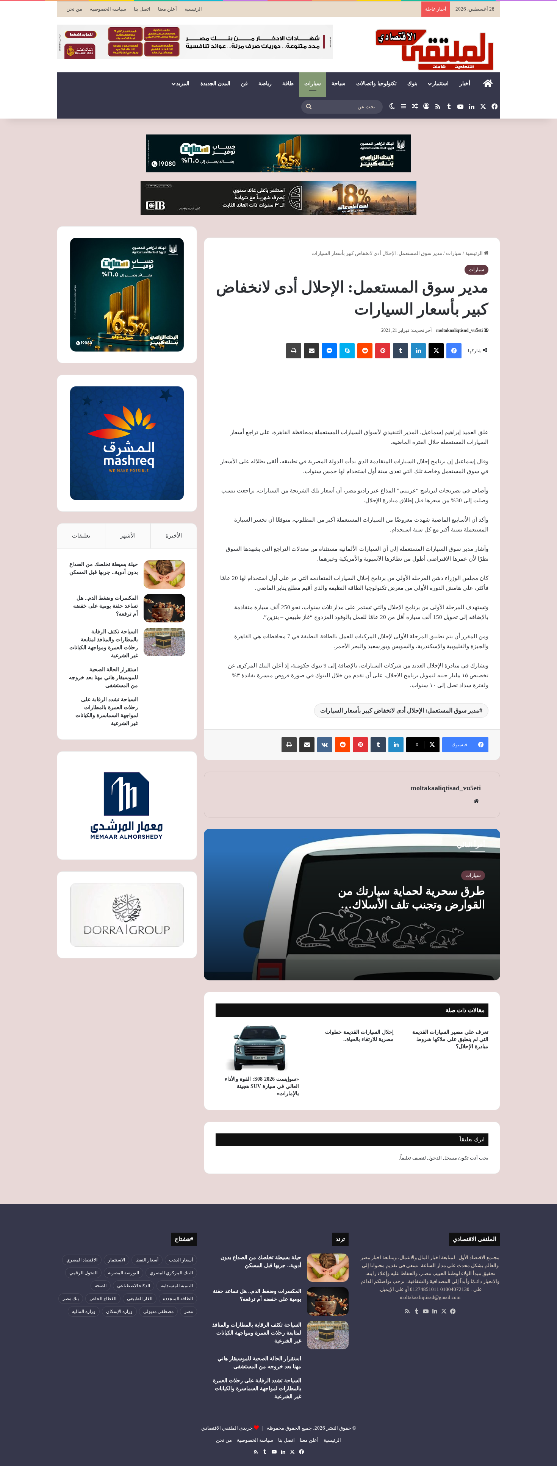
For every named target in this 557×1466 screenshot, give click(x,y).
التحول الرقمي (83, 1272)
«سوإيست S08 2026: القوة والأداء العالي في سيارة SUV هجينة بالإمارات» (262, 1086)
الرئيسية (193, 9)
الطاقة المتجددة (178, 1298)
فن (244, 83)
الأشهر (128, 536)
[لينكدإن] (418, 350)
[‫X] (436, 350)
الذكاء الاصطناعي (133, 1285)
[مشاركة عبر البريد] (311, 350)
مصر (188, 1311)
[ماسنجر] (329, 350)
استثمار (440, 83)
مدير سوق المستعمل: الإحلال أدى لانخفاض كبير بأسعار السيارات (399, 710)
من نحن (74, 9)
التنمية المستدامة (177, 1285)
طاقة (288, 83)
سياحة (339, 83)
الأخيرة (174, 536)
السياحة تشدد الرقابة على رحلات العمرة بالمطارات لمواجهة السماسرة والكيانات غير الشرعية (257, 1388)
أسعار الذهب (181, 1260)
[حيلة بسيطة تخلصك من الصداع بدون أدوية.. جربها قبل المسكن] (164, 574)
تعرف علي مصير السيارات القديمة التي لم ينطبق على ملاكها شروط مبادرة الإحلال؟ (450, 1039)
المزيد (182, 83)
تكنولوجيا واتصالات (376, 83)
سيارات (312, 83)
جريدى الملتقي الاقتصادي (227, 1428)
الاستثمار (116, 1260)
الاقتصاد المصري (81, 1260)
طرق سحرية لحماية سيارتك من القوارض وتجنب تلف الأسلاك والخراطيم (411, 904)
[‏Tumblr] (400, 350)
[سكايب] (347, 350)
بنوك (412, 83)
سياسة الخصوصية (108, 9)
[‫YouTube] (425, 1311)
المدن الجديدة (215, 83)
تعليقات (81, 536)
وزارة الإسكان (119, 1311)
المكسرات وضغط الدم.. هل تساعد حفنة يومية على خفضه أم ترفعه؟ (105, 606)
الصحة (100, 1285)
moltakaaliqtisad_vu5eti (459, 330)
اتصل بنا (142, 9)
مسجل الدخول (442, 1158)
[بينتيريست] (382, 350)
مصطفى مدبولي (158, 1311)
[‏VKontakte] (324, 744)
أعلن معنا (167, 9)
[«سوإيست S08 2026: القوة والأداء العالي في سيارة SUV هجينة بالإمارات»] (257, 1048)
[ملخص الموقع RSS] (407, 1311)
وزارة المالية (83, 1311)
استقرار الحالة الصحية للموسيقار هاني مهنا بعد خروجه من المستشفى (103, 677)
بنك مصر (71, 1298)
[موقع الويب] (476, 801)
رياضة (265, 83)
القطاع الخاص (102, 1298)
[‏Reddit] (364, 350)
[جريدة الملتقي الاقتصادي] (436, 49)
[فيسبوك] (454, 350)
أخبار (465, 83)
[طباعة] (293, 350)
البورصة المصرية (123, 1272)
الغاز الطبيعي (139, 1298)
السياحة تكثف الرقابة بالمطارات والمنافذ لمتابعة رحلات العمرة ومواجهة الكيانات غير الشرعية (256, 1333)
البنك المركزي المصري (171, 1272)
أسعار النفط (147, 1260)
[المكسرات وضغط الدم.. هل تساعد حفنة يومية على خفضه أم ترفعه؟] (164, 608)
